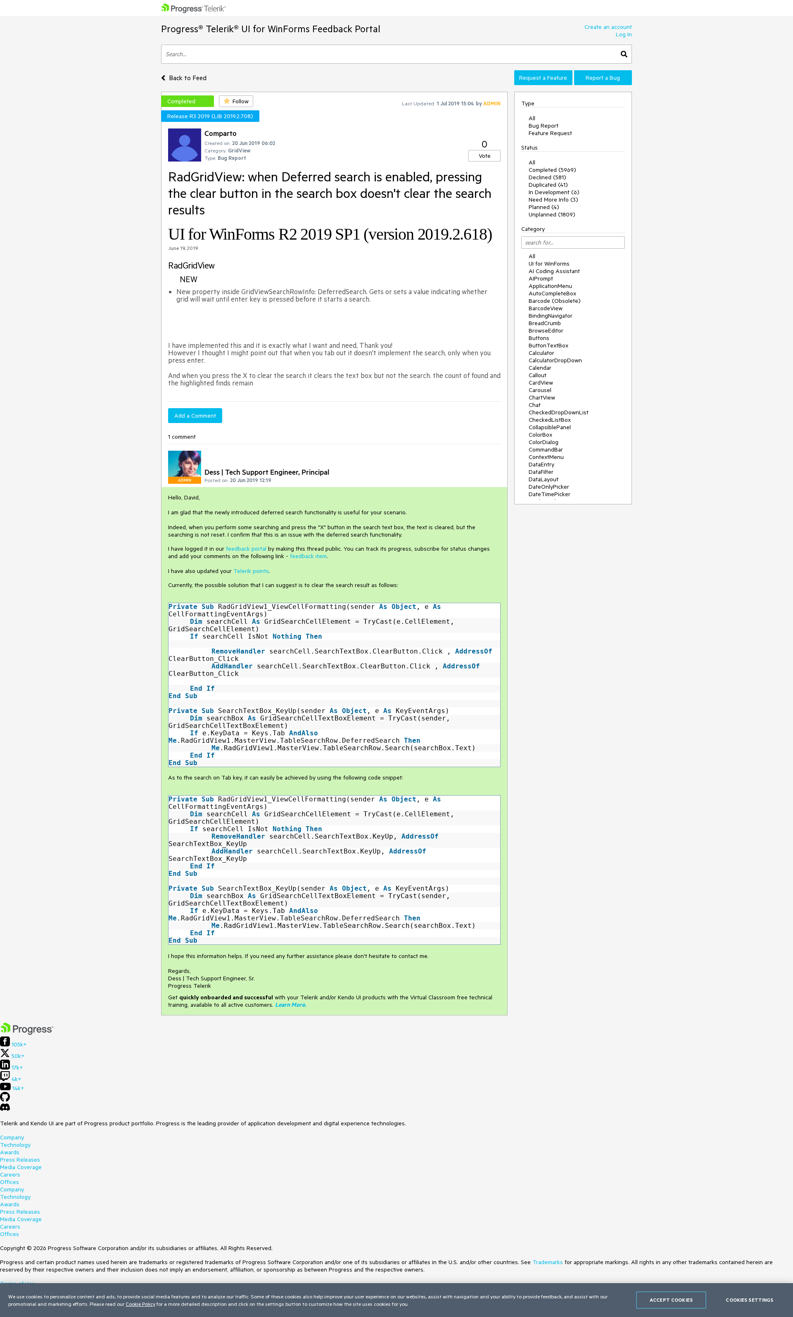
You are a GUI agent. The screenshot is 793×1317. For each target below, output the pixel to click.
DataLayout (543, 479)
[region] (396, 1300)
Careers (10, 1174)
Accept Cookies (671, 1300)
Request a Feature (543, 77)
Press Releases (20, 1159)
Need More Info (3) (553, 199)
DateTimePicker (549, 494)
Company (12, 1137)
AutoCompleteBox (552, 293)
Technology (15, 1144)
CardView (541, 382)
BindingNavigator (550, 315)
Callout (537, 375)
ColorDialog (543, 442)
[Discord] (5, 1109)
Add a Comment (195, 415)
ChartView (542, 397)
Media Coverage (21, 1167)
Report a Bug (603, 77)
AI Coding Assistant (554, 271)
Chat (535, 405)
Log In (624, 34)
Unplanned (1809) (552, 214)
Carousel (540, 390)
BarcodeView (546, 308)
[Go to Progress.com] (27, 1032)
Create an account (608, 27)
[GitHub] (5, 1099)
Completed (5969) (552, 170)
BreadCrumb (545, 323)
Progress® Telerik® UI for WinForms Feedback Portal (270, 29)
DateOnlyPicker (549, 486)
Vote (485, 155)
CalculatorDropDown (555, 360)
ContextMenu (546, 457)
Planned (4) (544, 207)
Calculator (541, 353)
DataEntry (541, 464)
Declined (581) (547, 177)
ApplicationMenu (550, 286)
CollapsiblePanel (550, 427)
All (532, 118)
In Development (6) (554, 192)
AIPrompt (541, 278)
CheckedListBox (550, 419)
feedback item (308, 556)
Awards (9, 1152)
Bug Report (543, 125)
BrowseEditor (546, 330)
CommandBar (546, 449)
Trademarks (547, 1262)
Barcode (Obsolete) (555, 300)
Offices (9, 1182)
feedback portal (246, 548)
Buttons (539, 338)
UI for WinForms (549, 263)
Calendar (540, 367)
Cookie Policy (140, 1303)
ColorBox (540, 434)
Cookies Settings (749, 1300)
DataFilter (541, 471)
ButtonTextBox (548, 345)
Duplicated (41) (548, 184)
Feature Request (550, 133)
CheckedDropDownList (559, 412)
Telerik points (251, 571)
